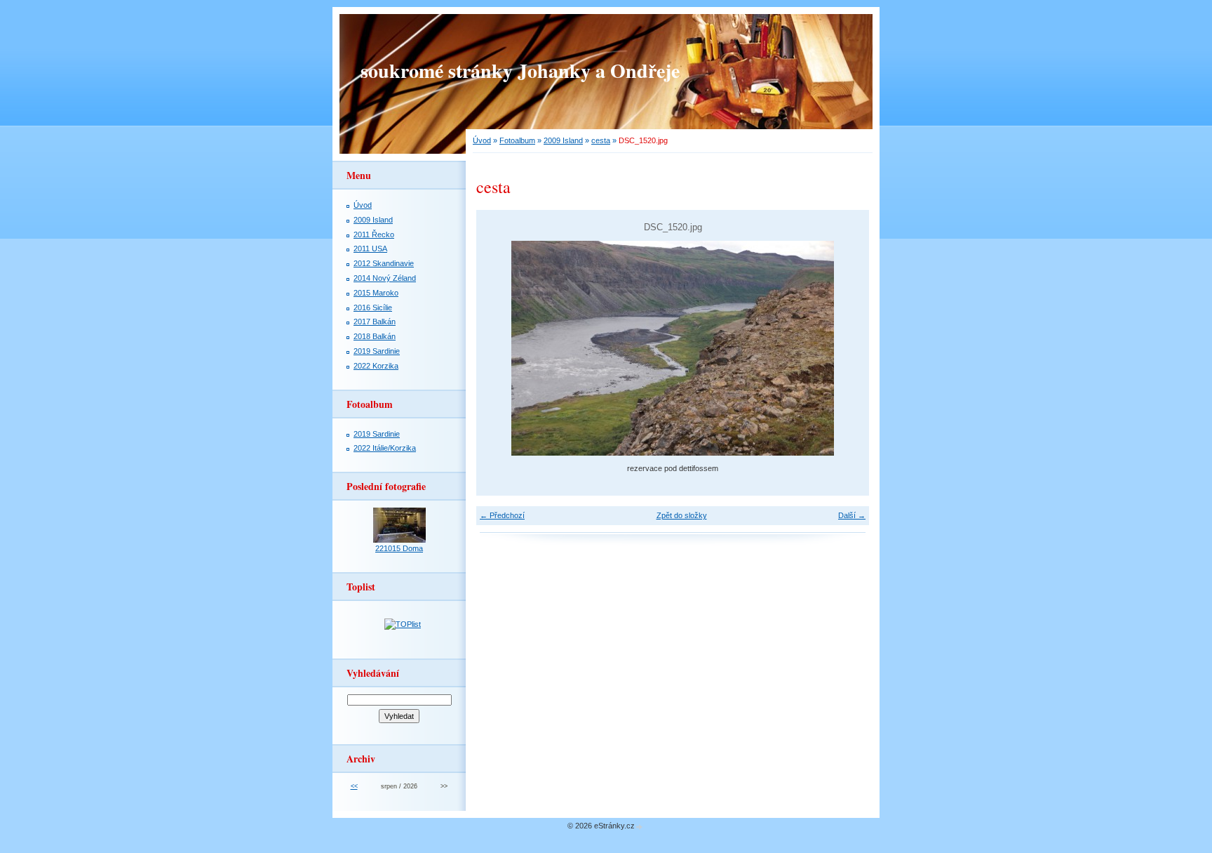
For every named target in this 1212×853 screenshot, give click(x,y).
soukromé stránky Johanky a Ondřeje (520, 70)
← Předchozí (502, 515)
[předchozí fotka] (499, 348)
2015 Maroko (376, 293)
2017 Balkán (375, 321)
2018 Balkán (375, 336)
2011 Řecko (374, 234)
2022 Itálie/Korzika (385, 448)
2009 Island (563, 140)
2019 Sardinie (377, 351)
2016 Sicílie (373, 307)
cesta (600, 140)
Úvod (482, 140)
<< (354, 786)
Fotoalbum (517, 140)
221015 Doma (399, 548)
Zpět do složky (681, 515)
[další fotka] (846, 348)
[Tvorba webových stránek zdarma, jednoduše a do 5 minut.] (640, 827)
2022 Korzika (376, 366)
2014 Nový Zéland (385, 278)
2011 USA (370, 248)
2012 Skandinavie (384, 263)
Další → (852, 515)
